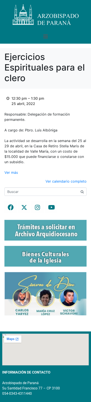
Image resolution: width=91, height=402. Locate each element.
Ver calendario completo (66, 181)
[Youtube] (51, 207)
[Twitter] (24, 207)
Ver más (11, 172)
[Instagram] (37, 207)
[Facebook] (10, 207)
